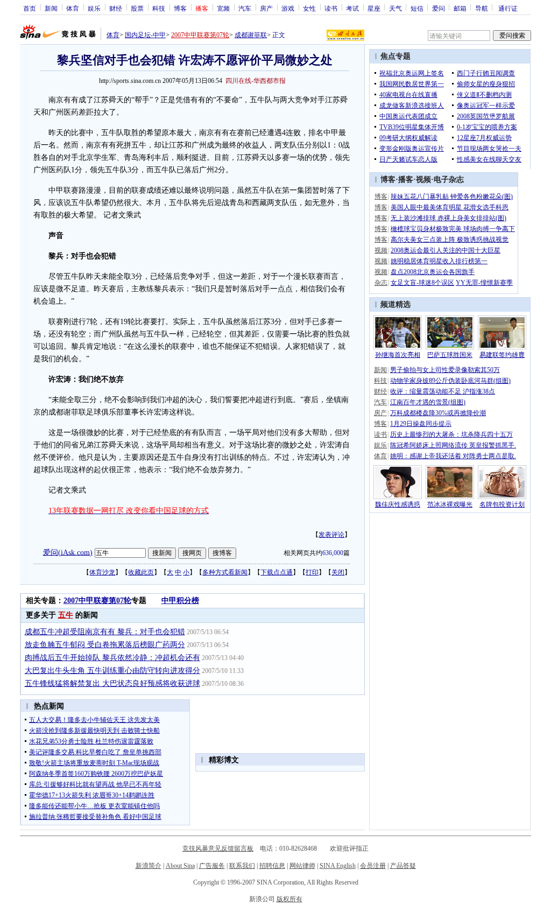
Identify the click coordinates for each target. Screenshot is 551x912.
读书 (330, 8)
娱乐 (94, 8)
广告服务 (212, 865)
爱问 (438, 8)
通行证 (508, 8)
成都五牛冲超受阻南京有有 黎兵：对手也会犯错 (105, 632)
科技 (158, 8)
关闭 (337, 572)
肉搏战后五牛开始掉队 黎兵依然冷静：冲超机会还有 (112, 658)
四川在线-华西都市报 (255, 81)
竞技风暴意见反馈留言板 (217, 848)
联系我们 (242, 865)
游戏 (287, 8)
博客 (180, 8)
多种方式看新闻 (225, 572)
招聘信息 (272, 865)
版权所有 (289, 899)
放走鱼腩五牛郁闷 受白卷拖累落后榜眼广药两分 (105, 645)
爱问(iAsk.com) (68, 552)
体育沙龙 (102, 572)
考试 (352, 8)
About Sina (180, 865)
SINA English (338, 865)
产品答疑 (403, 865)
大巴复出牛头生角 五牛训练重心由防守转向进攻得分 (112, 671)
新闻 (51, 8)
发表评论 (331, 534)
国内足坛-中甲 (145, 35)
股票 (137, 8)
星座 (374, 8)
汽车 (244, 8)
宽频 (223, 8)
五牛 (65, 615)
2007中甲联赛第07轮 (200, 35)
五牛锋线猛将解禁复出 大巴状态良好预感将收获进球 (112, 683)
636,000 (332, 553)
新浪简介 (148, 865)
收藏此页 (141, 572)
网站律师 (302, 865)
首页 (29, 8)
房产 (266, 8)
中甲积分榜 (180, 601)
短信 (417, 8)
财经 (115, 8)
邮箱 (460, 8)
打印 (312, 572)
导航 (481, 8)
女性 (309, 8)
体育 (72, 8)
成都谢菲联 (251, 35)
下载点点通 (276, 572)
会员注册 (373, 865)
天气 (395, 8)
